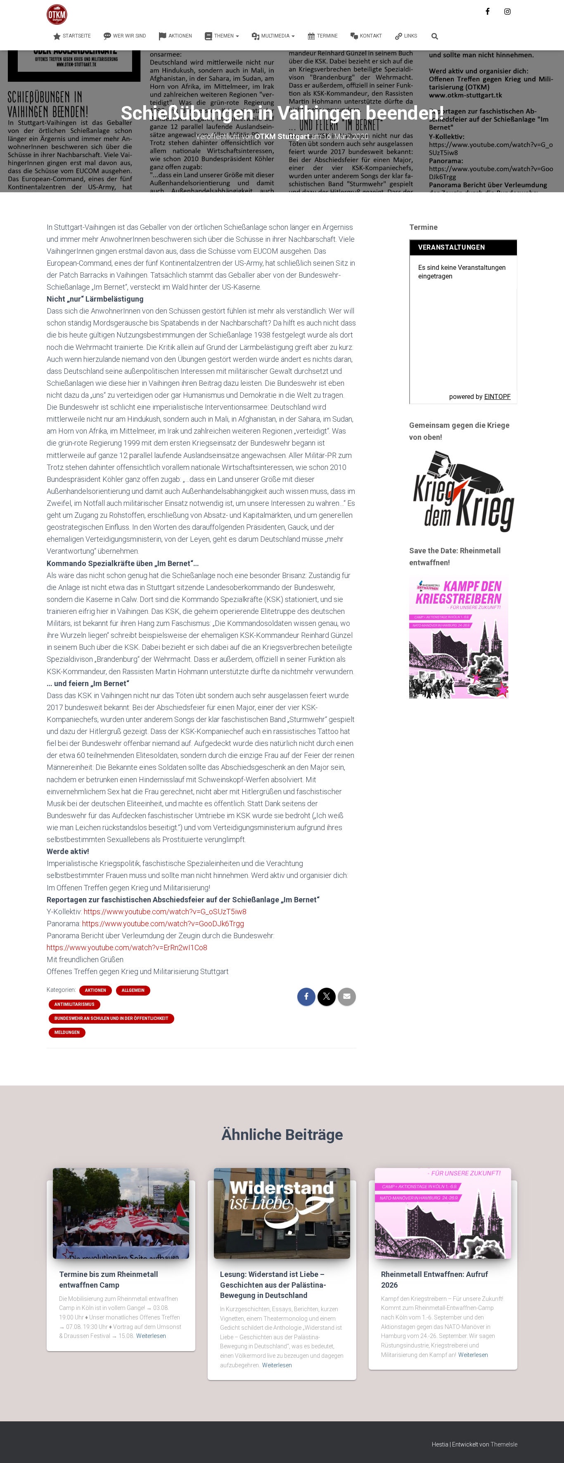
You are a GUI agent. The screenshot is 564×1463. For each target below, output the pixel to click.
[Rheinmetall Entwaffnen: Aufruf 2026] (443, 1213)
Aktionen (180, 36)
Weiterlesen (151, 1336)
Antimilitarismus (75, 1004)
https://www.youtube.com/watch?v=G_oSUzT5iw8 (165, 911)
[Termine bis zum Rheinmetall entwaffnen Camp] (121, 1213)
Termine (327, 36)
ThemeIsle (504, 1444)
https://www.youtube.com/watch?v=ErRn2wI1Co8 (127, 947)
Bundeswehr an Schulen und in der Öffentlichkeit (111, 1018)
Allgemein (133, 990)
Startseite (77, 36)
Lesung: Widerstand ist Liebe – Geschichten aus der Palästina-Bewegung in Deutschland (273, 1284)
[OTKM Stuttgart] (56, 14)
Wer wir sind (129, 36)
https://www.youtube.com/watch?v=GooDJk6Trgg (163, 923)
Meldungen (67, 1032)
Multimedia (276, 36)
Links (410, 36)
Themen (224, 36)
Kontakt (371, 36)
